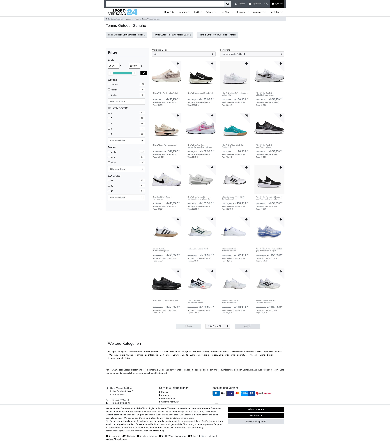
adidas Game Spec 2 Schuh (198, 249)
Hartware (182, 12)
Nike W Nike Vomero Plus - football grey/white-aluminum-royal (269, 250)
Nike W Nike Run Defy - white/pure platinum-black (235, 94)
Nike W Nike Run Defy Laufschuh (165, 93)
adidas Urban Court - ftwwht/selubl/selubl (229, 250)
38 (112, 185)
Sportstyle (242, 355)
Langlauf (122, 351)
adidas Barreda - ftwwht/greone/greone (161, 250)
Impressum (160, 427)
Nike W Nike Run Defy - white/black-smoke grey (265, 94)
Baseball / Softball (220, 351)
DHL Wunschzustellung (175, 436)
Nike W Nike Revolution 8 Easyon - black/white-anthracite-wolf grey (269, 198)
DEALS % (169, 12)
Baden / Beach (151, 351)
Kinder (114, 95)
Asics (113, 162)
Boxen (270, 355)
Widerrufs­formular (170, 402)
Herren (114, 89)
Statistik (131, 436)
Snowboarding (135, 351)
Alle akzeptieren (256, 409)
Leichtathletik (151, 355)
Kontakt (164, 392)
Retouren (165, 395)
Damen (114, 84)
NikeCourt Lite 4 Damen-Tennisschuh (162, 198)
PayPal (196, 436)
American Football (273, 351)
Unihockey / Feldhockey (242, 351)
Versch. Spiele (124, 358)
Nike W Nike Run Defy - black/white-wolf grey (265, 146)
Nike (113, 157)
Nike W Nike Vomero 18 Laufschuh (200, 93)
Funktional (212, 436)
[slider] (110, 73)
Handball (197, 351)
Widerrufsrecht (168, 398)
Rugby (206, 351)
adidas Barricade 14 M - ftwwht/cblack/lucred (196, 302)
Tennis (136, 19)
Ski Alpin (112, 351)
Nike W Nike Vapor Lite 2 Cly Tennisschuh (232, 146)
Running (139, 355)
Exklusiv (241, 12)
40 (112, 191)
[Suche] (227, 4)
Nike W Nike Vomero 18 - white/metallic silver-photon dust (199, 198)
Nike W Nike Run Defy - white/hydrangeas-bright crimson (200, 146)
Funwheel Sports (180, 355)
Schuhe (210, 12)
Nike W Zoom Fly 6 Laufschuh (164, 145)
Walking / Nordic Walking (121, 355)
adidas (114, 152)
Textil (196, 12)
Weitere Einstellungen (116, 439)
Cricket (259, 351)
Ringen (111, 358)
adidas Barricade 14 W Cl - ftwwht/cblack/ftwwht (266, 302)
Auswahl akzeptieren (256, 421)
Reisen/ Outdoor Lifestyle (223, 355)
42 (112, 180)
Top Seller (274, 12)
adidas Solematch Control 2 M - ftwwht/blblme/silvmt (233, 198)
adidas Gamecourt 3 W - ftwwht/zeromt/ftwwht (231, 302)
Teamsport (257, 12)
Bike (168, 355)
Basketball (175, 351)
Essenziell (115, 436)
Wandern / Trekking (199, 355)
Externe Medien (149, 436)
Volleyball (186, 351)
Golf (162, 355)
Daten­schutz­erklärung (153, 430)
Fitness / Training (257, 355)
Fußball (164, 351)
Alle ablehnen (255, 415)
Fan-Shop (225, 12)
